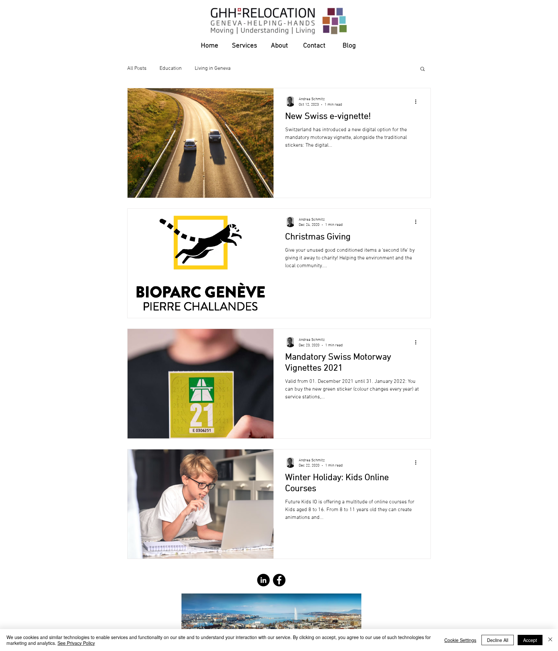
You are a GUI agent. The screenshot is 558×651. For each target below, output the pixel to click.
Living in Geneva (213, 68)
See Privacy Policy (76, 643)
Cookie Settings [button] (460, 640)
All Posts (137, 68)
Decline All (497, 640)
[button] (422, 69)
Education (171, 68)
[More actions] (418, 101)
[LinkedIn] (263, 580)
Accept (530, 640)
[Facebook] (279, 580)
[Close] (550, 640)
